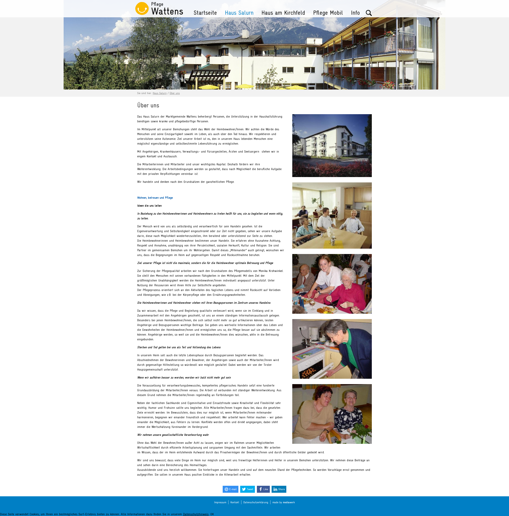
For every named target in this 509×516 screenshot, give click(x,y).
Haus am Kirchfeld (283, 12)
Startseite (205, 12)
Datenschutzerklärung (255, 502)
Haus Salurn (239, 12)
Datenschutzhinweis (196, 514)
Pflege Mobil (328, 12)
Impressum (220, 502)
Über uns (175, 93)
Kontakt (234, 502)
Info (355, 12)
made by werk (283, 502)
